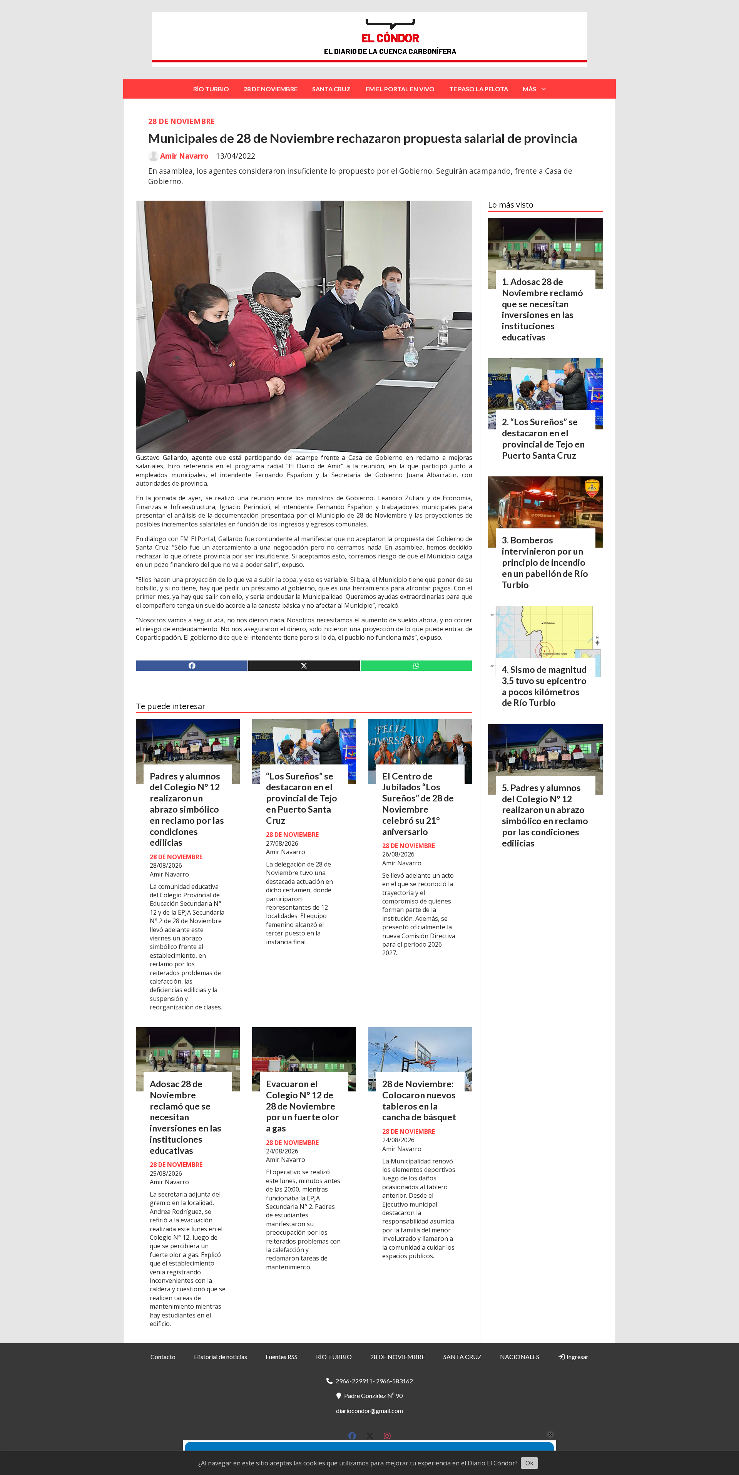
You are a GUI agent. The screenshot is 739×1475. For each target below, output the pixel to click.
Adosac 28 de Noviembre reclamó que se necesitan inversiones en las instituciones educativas (185, 1117)
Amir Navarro (184, 156)
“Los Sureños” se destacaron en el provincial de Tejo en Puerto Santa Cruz (301, 798)
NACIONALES (519, 1356)
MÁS (529, 88)
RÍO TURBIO (211, 88)
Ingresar (577, 1356)
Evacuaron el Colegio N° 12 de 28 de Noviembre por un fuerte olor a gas (302, 1105)
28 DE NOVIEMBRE (271, 88)
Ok (529, 1463)
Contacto (163, 1356)
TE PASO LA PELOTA (478, 88)
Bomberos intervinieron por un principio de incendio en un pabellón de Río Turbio (545, 562)
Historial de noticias (220, 1356)
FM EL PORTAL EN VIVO (400, 88)
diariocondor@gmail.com (369, 1410)
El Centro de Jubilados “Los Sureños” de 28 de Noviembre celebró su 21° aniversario (418, 804)
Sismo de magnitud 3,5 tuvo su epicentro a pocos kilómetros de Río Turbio (544, 686)
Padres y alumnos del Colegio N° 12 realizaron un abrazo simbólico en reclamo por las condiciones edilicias (187, 809)
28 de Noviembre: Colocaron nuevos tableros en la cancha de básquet (419, 1100)
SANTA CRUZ (331, 88)
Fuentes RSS (282, 1356)
